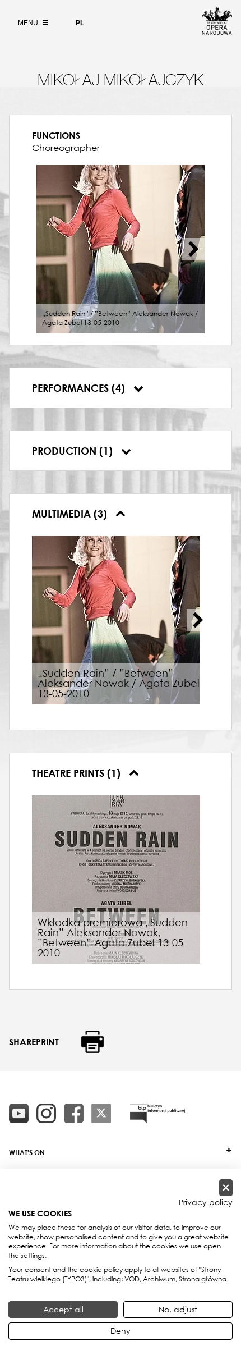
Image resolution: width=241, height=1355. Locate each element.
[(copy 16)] (46, 1113)
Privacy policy (206, 1202)
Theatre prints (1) (77, 773)
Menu (29, 23)
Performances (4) (80, 388)
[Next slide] (193, 249)
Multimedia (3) (71, 513)
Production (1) (73, 451)
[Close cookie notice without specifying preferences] (226, 1188)
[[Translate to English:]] (157, 1113)
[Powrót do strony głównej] (217, 31)
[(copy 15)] (19, 1113)
